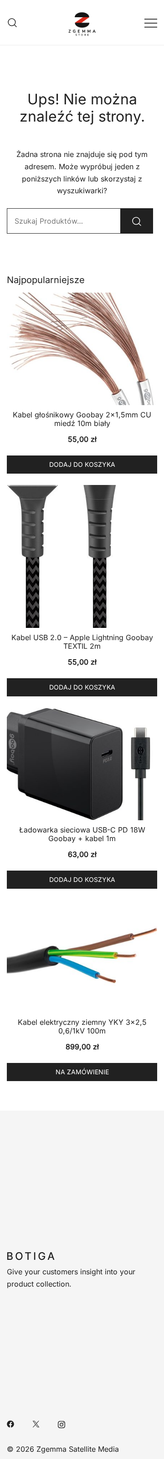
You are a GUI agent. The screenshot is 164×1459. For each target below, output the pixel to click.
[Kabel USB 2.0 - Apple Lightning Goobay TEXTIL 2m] (82, 556)
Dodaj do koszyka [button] (82, 464)
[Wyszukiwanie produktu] (12, 22)
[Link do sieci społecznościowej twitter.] (36, 1423)
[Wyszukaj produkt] (136, 221)
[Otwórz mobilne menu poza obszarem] (150, 22)
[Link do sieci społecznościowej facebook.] (10, 1423)
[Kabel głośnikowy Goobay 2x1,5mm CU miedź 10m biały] (82, 349)
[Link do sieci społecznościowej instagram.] (61, 1423)
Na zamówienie (82, 1072)
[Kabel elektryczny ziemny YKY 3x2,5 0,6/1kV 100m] (82, 956)
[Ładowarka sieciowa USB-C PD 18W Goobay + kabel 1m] (82, 764)
